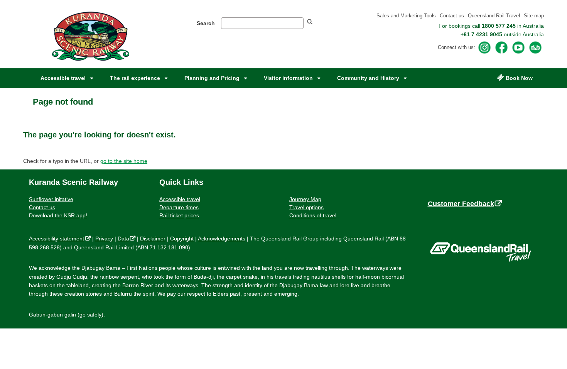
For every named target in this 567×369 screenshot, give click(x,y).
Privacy (104, 238)
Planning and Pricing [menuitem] (212, 78)
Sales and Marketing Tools (406, 16)
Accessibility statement (58, 238)
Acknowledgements (221, 238)
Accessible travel (179, 199)
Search (206, 23)
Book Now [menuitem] (519, 78)
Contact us (452, 16)
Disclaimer (152, 238)
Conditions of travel (312, 215)
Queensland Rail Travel (494, 16)
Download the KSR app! (58, 215)
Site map (534, 16)
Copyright (182, 238)
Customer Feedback (463, 204)
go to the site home (123, 161)
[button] (313, 22)
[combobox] (262, 23)
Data (125, 238)
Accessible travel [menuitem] (63, 78)
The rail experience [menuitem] (135, 78)
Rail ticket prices (179, 215)
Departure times (179, 207)
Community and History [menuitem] (368, 78)
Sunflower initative (51, 199)
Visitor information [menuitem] (288, 78)
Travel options (306, 207)
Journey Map (305, 199)
